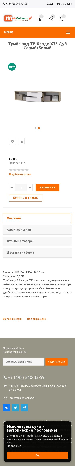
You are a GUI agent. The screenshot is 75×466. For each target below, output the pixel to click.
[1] (11, 170)
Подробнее (14, 445)
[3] (19, 170)
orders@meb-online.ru (22, 398)
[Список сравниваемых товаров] (40, 20)
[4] (23, 170)
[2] (15, 170)
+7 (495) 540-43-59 (16, 3)
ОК (37, 455)
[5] (27, 170)
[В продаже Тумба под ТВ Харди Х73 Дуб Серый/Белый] (38, 122)
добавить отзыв (21, 174)
